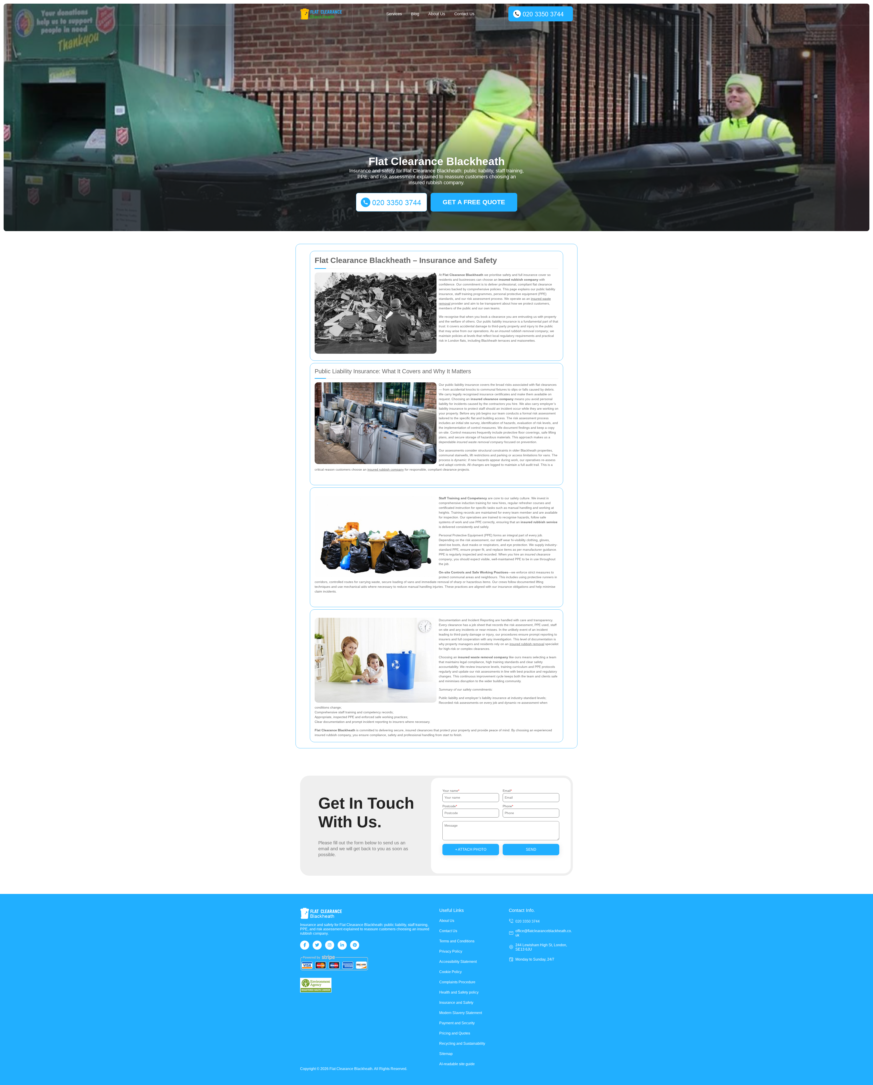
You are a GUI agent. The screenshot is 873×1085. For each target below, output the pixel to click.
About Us (436, 14)
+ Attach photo (470, 849)
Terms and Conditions (456, 941)
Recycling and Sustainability (462, 1043)
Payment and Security (457, 1023)
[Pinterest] (354, 945)
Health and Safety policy (459, 992)
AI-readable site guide (457, 1064)
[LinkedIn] (342, 945)
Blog (415, 14)
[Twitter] (317, 945)
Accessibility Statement (458, 962)
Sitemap (446, 1054)
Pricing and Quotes (454, 1033)
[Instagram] (329, 945)
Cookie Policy (450, 972)
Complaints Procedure (457, 982)
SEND (531, 849)
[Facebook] (304, 945)
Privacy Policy (450, 951)
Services (394, 14)
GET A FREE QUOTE (474, 202)
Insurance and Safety (456, 1002)
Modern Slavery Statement (460, 1013)
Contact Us (464, 14)
